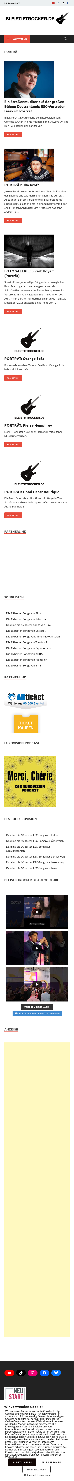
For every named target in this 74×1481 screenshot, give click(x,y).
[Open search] (65, 39)
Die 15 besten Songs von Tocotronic (27, 642)
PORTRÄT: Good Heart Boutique (31, 491)
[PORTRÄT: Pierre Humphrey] (37, 407)
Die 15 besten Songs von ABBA (24, 653)
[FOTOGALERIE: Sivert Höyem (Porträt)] (37, 251)
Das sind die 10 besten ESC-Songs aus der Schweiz (35, 856)
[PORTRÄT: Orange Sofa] (37, 340)
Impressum (44, 1475)
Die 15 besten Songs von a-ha (23, 665)
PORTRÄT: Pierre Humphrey (28, 425)
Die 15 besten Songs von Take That (26, 619)
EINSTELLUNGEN (36, 1469)
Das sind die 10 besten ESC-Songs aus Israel (31, 868)
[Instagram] (58, 3)
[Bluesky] (56, 1373)
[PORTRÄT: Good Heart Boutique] (37, 474)
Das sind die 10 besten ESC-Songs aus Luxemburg (35, 862)
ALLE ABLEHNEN (51, 1462)
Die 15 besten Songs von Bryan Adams (28, 648)
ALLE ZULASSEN (22, 1462)
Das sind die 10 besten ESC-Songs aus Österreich (35, 840)
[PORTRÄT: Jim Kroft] (37, 166)
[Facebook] (68, 3)
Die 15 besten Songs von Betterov (26, 630)
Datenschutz (30, 1475)
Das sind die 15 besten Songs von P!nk (28, 624)
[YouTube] (53, 3)
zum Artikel (12, 134)
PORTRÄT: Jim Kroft (21, 185)
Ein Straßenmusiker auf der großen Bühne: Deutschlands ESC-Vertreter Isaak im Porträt (34, 106)
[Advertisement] (37, 1189)
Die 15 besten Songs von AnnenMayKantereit (33, 636)
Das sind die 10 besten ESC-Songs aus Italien (32, 835)
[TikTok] (63, 3)
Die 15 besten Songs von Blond (24, 613)
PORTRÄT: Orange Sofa (24, 358)
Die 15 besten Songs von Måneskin (26, 659)
